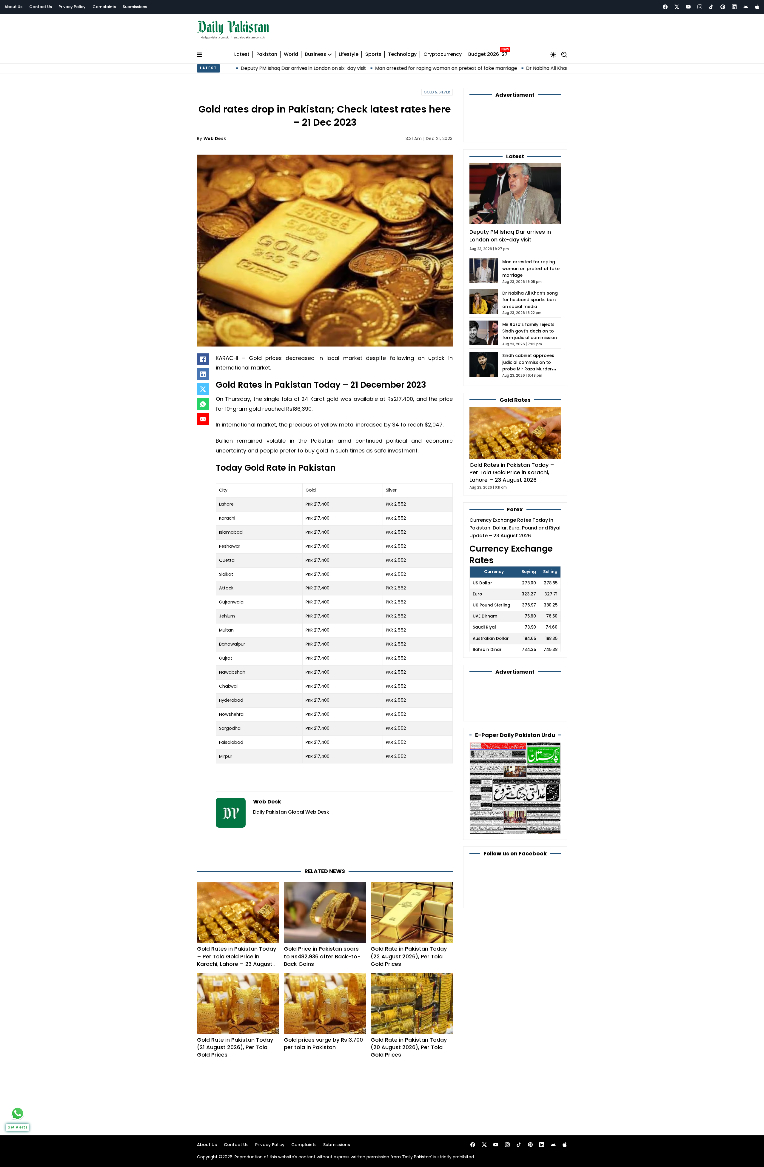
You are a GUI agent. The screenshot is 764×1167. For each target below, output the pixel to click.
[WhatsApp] (203, 404)
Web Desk (215, 138)
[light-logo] (234, 30)
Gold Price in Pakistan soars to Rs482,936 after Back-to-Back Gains (322, 956)
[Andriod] (745, 6)
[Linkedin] (734, 6)
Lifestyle (348, 54)
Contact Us (40, 7)
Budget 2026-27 (488, 54)
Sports (373, 54)
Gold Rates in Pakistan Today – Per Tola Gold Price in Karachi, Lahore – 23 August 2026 (236, 960)
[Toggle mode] (553, 54)
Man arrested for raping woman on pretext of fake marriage (386, 68)
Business (315, 54)
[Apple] (757, 6)
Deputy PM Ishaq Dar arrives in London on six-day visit (243, 68)
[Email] (203, 419)
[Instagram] (699, 6)
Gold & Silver (437, 92)
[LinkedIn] (203, 374)
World (291, 54)
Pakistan (266, 54)
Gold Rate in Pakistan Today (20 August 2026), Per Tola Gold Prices (409, 1047)
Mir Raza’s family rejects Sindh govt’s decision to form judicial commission (529, 331)
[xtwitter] (676, 6)
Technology (402, 54)
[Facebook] (665, 6)
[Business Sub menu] (329, 54)
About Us (13, 7)
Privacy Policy (72, 7)
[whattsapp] (17, 1113)
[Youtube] (688, 6)
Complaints (104, 7)
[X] (203, 389)
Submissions (135, 7)
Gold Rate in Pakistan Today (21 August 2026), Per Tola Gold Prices (235, 1047)
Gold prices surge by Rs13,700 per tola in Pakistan (323, 1043)
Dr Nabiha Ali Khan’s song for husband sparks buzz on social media (544, 68)
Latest (241, 54)
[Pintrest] (722, 6)
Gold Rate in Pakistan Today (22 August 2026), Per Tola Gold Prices (409, 956)
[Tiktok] (711, 6)
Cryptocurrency (442, 54)
